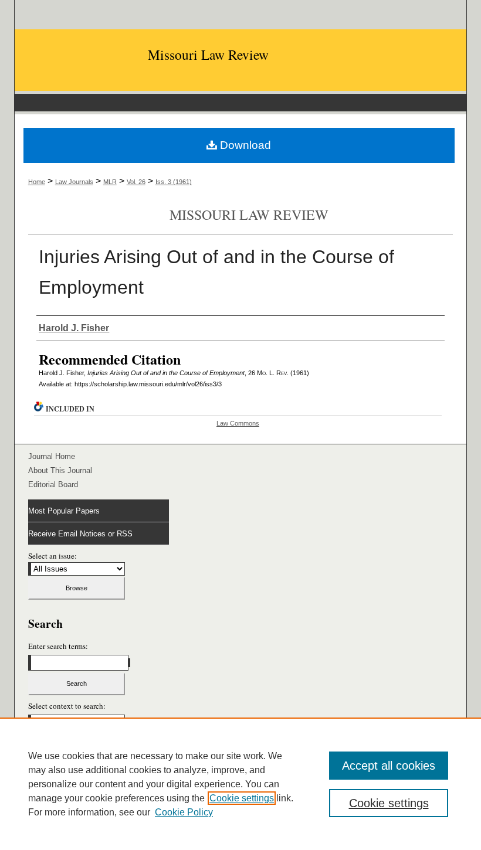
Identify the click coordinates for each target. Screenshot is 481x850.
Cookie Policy (184, 812)
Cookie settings (241, 798)
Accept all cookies (388, 765)
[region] (240, 784)
